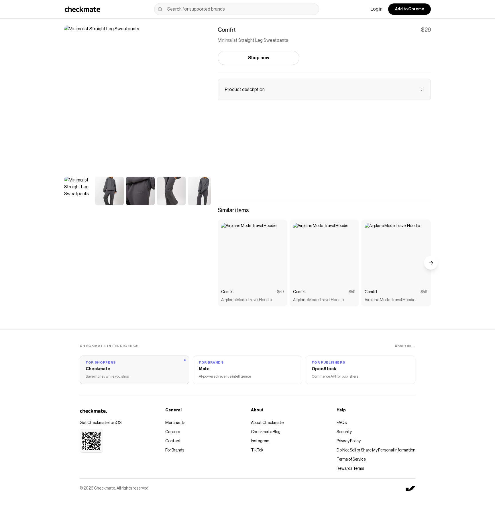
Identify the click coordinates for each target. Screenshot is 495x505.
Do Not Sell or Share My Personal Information (376, 450)
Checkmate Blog (265, 432)
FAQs (342, 423)
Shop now (258, 58)
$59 (280, 292)
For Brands (174, 450)
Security (344, 432)
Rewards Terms (350, 469)
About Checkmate (267, 423)
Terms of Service (351, 459)
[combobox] (236, 9)
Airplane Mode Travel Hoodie (246, 300)
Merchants (175, 423)
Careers (172, 432)
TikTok (257, 450)
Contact (173, 441)
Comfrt (227, 292)
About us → (405, 346)
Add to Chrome (409, 9)
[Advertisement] (324, 154)
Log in (376, 9)
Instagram (260, 441)
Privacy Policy (349, 441)
